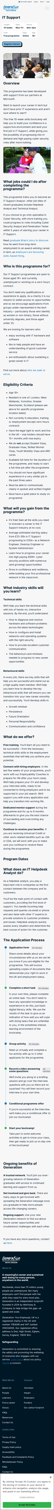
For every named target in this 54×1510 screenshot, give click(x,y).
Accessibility (8, 1452)
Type (25, 33)
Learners (6, 1397)
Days (18, 24)
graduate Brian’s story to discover (29, 240)
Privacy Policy (9, 1442)
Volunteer (29, 1388)
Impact (36, 1)
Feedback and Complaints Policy (18, 1457)
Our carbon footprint (34, 1407)
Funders (28, 1402)
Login (48, 1)
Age (33, 33)
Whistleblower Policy (12, 1462)
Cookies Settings (27, 1497)
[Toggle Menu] (47, 8)
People (5, 1393)
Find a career (8, 1402)
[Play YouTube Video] (27, 160)
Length (7, 24)
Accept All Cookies (27, 1505)
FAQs (4, 1412)
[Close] (51, 1477)
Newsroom (7, 1417)
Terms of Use (8, 1437)
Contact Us (7, 1422)
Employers (29, 1397)
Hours (29, 24)
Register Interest (12, 44)
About (42, 1)
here (9, 1242)
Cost (6, 33)
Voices (5, 1407)
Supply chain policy (11, 1447)
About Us (6, 1388)
